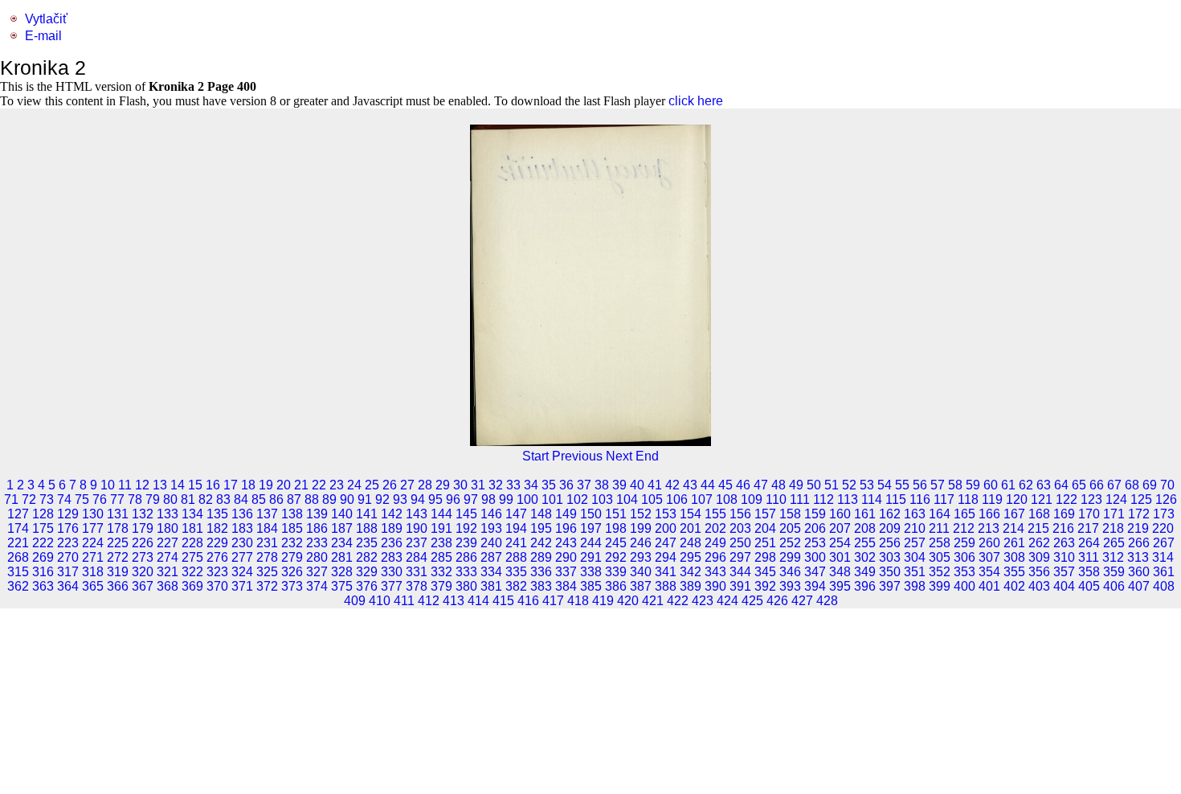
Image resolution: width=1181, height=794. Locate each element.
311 (1088, 557)
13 (160, 485)
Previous (577, 456)
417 (553, 601)
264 (1089, 543)
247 (665, 543)
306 (964, 557)
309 (1039, 557)
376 (367, 586)
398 (915, 586)
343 (715, 572)
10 (107, 485)
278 (267, 557)
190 (416, 528)
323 (217, 572)
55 (902, 485)
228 (192, 543)
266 (1139, 543)
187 (342, 528)
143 (416, 514)
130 (93, 514)
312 (1113, 557)
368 (167, 586)
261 (1014, 543)
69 (1149, 485)
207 (840, 528)
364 (68, 586)
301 (840, 557)
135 (217, 514)
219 (1138, 528)
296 (715, 557)
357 (1064, 572)
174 (18, 528)
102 (577, 499)
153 (665, 514)
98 (488, 499)
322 (192, 572)
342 (690, 572)
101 (552, 499)
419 (603, 601)
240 (491, 543)
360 (1139, 572)
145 (466, 514)
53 (867, 485)
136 (242, 514)
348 (840, 572)
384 (566, 586)
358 (1089, 572)
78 (135, 499)
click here (695, 101)
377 (392, 586)
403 (1039, 586)
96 (453, 499)
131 (118, 514)
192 (466, 528)
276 (217, 557)
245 (616, 543)
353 (964, 572)
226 (142, 543)
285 (441, 557)
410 (379, 601)
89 (329, 499)
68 (1132, 485)
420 (628, 601)
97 (471, 499)
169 (1064, 514)
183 (242, 528)
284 (416, 557)
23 (336, 485)
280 (317, 557)
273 (142, 557)
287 (491, 557)
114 (871, 499)
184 (267, 528)
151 (616, 514)
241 (516, 543)
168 (1039, 514)
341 (665, 572)
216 (1063, 528)
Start (535, 456)
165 (964, 514)
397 (890, 586)
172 (1139, 514)
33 (513, 485)
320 (142, 572)
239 (466, 543)
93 (400, 499)
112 (823, 499)
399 (939, 586)
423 (702, 601)
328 (342, 572)
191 (441, 528)
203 (740, 528)
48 (778, 485)
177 (93, 528)
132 (142, 514)
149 (566, 514)
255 (865, 543)
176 (68, 528)
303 (890, 557)
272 (118, 557)
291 (591, 557)
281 (342, 557)
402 (1014, 586)
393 (790, 586)
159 (815, 514)
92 (382, 499)
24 (354, 485)
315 (18, 572)
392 (765, 586)
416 (528, 601)
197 (591, 528)
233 (317, 543)
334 (491, 572)
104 (627, 499)
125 (1141, 499)
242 (541, 543)
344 (740, 572)
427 (802, 601)
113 (847, 499)
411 (404, 601)
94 (418, 499)
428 (827, 601)
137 (267, 514)
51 (831, 485)
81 (188, 499)
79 (152, 499)
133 (167, 514)
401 (989, 586)
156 (740, 514)
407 (1139, 586)
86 (276, 499)
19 (266, 485)
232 (292, 543)
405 (1089, 586)
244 (591, 543)
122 (1066, 499)
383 (541, 586)
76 (99, 499)
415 (503, 601)
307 (989, 557)
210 (915, 528)
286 (466, 557)
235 (367, 543)
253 (815, 543)
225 (118, 543)
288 (516, 557)
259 (964, 543)
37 (584, 485)
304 (915, 557)
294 (665, 557)
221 (18, 543)
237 (416, 543)
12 (142, 485)
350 (890, 572)
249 (715, 543)
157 (765, 514)
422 (678, 601)
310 (1064, 557)
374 (317, 586)
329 (367, 572)
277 (242, 557)
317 (68, 572)
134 (192, 514)
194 (516, 528)
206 (815, 528)
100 (527, 499)
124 (1116, 499)
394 (815, 586)
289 (541, 557)
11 (125, 485)
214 (1013, 528)
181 (192, 528)
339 (616, 572)
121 (1041, 499)
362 (18, 586)
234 (342, 543)
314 (1163, 557)
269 (43, 557)
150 (591, 514)
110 (776, 499)
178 (118, 528)
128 (43, 514)
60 (990, 485)
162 (890, 514)
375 (342, 586)
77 (117, 499)
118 (968, 499)
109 (751, 499)
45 (725, 485)
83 (223, 499)
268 (18, 557)
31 (478, 485)
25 (372, 485)
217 (1088, 528)
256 (890, 543)
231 (267, 543)
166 (989, 514)
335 (516, 572)
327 (317, 572)
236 (392, 543)
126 (1166, 499)
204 (765, 528)
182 (217, 528)
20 (283, 485)
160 (840, 514)
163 (915, 514)
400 (964, 586)
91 (365, 499)
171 (1114, 514)
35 (548, 485)
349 (865, 572)
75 (82, 499)
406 (1114, 586)
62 (1026, 485)
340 (641, 572)
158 (790, 514)
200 (665, 528)
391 (740, 586)
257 (915, 543)
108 (727, 499)
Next (619, 456)
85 (258, 499)
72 (29, 499)
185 (292, 528)
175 (43, 528)
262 (1039, 543)
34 (531, 485)
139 (317, 514)
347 (815, 572)
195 (541, 528)
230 (242, 543)
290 (566, 557)
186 (317, 528)
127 (18, 514)
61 (1008, 485)
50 (814, 485)
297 (740, 557)
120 (1017, 499)
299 (790, 557)
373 (292, 586)
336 (541, 572)
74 (64, 499)
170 (1089, 514)
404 (1064, 586)
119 (992, 499)
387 (641, 586)
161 (865, 514)
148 (541, 514)
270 (68, 557)
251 (765, 543)
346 (790, 572)
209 (890, 528)
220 (1163, 528)
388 (665, 586)
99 (506, 499)
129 (68, 514)
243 (566, 543)
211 (939, 528)
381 (491, 586)
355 (1014, 572)
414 (478, 601)
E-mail (43, 36)
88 (311, 499)
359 (1114, 572)
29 (442, 485)
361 (1164, 572)
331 (416, 572)
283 (392, 557)
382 (516, 586)
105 (652, 499)
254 (840, 543)
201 (690, 528)
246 (641, 543)
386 (616, 586)
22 (319, 485)
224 (93, 543)
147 (516, 514)
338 (591, 572)
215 (1038, 528)
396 (865, 586)
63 (1043, 485)
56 (920, 485)
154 (690, 514)
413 (453, 601)
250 (740, 543)
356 (1039, 572)
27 (407, 485)
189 (392, 528)
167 (1014, 514)
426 (777, 601)
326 (292, 572)
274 (167, 557)
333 (466, 572)
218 (1113, 528)
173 (1164, 514)
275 (192, 557)
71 (11, 499)
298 (765, 557)
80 (170, 499)
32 (495, 485)
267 (1164, 543)
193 (491, 528)
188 (367, 528)
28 (425, 485)
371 (242, 586)
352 (939, 572)
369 (192, 586)
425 (752, 601)
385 (591, 586)
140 (342, 514)
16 (213, 485)
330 (392, 572)
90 (347, 499)
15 (195, 485)
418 (578, 601)
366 (118, 586)
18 (248, 485)
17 (230, 485)
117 (944, 499)
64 (1061, 485)
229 (217, 543)
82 (205, 499)
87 (294, 499)
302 (865, 557)
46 (743, 485)
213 (988, 528)
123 (1091, 499)
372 (267, 586)
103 (602, 499)
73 (46, 499)
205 (790, 528)
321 (167, 572)
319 (118, 572)
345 (765, 572)
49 (796, 485)
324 (242, 572)
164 (939, 514)
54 (884, 485)
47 (761, 485)
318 (93, 572)
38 (602, 485)
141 (367, 514)
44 (708, 485)
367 (142, 586)
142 (392, 514)
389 (690, 586)
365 (93, 586)
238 (441, 543)
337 (566, 572)
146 (491, 514)
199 (641, 528)
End (647, 456)
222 (43, 543)
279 (292, 557)
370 (217, 586)
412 (428, 601)
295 (690, 557)
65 (1079, 485)
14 (177, 485)
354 (989, 572)
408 (1164, 586)
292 (616, 557)
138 (292, 514)
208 (865, 528)
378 (416, 586)
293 (641, 557)
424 (727, 601)
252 (790, 543)
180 (167, 528)
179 (142, 528)
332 (441, 572)
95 (435, 499)
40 (637, 485)
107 (702, 499)
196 (566, 528)
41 (655, 485)
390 (715, 586)
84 (241, 499)
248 (690, 543)
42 (672, 485)
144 (441, 514)
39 (619, 485)
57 (937, 485)
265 (1114, 543)
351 (915, 572)
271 (93, 557)
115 (895, 499)
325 (267, 572)
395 (840, 586)
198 (616, 528)
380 (466, 586)
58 (955, 485)
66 (1096, 485)
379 (441, 586)
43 (690, 485)
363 (43, 586)
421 (653, 601)
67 (1114, 485)
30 (460, 485)
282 (367, 557)
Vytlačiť (46, 19)
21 (301, 485)
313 (1138, 557)
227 (167, 543)
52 (849, 485)
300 (815, 557)
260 (989, 543)
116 (919, 499)
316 (43, 572)
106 (677, 499)
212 (964, 528)
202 (715, 528)
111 (800, 499)
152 (641, 514)
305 (939, 557)
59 (973, 485)
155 (715, 514)
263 (1064, 543)
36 (566, 485)
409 (355, 601)
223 (68, 543)
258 (939, 543)
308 (1014, 557)
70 (1167, 485)
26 (389, 485)
